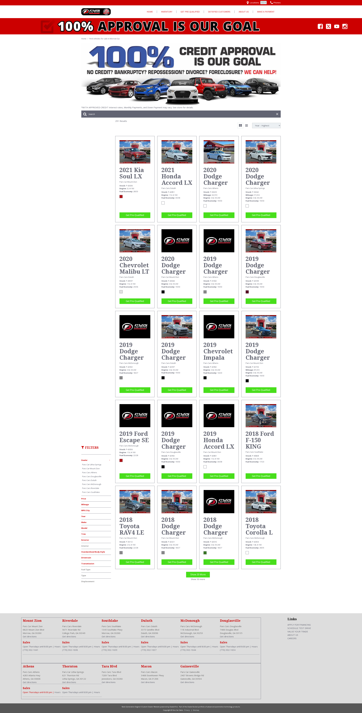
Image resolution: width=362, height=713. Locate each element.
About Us (244, 11)
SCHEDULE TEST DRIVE (299, 628)
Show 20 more (198, 574)
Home (150, 11)
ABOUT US (292, 634)
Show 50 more (198, 579)
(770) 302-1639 (109, 649)
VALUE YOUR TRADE (297, 631)
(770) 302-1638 (70, 649)
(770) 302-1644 (188, 649)
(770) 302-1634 (227, 649)
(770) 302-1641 (30, 649)
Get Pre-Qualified (190, 11)
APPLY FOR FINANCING (299, 624)
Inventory (166, 11)
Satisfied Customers (219, 11)
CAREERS (292, 638)
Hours (57, 646)
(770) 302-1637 (149, 649)
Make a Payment (265, 11)
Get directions (30, 636)
